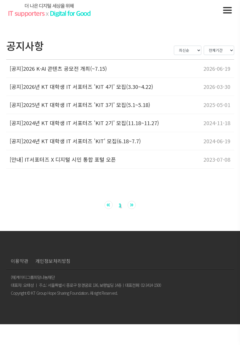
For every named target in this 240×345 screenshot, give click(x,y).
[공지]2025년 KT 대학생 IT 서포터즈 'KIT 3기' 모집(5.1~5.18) (80, 104)
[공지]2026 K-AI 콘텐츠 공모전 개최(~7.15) (58, 68)
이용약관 (19, 260)
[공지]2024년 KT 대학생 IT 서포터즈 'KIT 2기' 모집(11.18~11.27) (84, 123)
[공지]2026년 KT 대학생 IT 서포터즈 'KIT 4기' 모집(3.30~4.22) (81, 86)
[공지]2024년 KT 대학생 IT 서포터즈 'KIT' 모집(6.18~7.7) (75, 141)
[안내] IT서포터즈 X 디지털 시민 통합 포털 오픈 (63, 159)
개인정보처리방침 (53, 260)
